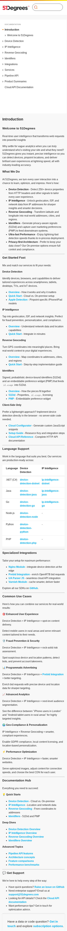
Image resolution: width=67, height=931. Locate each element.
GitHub (34, 588)
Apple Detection (18, 299)
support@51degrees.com (24, 894)
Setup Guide (16, 433)
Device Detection (19, 801)
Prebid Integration (19, 574)
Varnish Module (18, 582)
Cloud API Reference (21, 437)
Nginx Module (17, 567)
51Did (12, 395)
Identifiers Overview (20, 840)
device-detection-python (26, 528)
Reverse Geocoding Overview (26, 836)
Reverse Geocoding (20, 808)
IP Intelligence (17, 805)
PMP (11, 398)
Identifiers (14, 816)
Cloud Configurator (20, 425)
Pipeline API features (21, 853)
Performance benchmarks (24, 864)
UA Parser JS (16, 578)
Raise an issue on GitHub (49, 887)
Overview (14, 292)
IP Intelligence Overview (23, 833)
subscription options (48, 926)
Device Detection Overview (24, 829)
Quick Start (15, 296)
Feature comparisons (21, 861)
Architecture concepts (22, 857)
